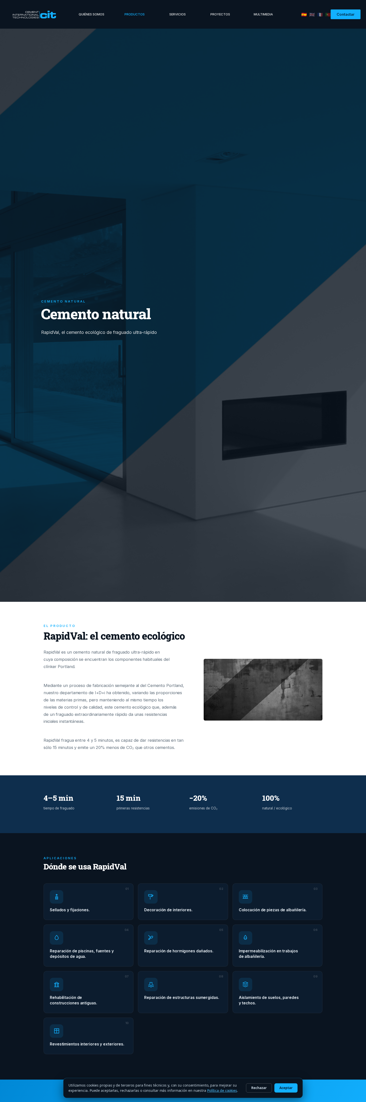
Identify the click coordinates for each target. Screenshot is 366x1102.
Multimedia (263, 14)
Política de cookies (222, 1090)
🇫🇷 (320, 14)
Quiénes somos (91, 14)
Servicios (177, 14)
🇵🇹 (328, 14)
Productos (134, 14)
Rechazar (259, 1088)
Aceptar (286, 1088)
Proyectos (220, 14)
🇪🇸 (304, 14)
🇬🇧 (312, 14)
